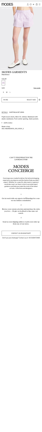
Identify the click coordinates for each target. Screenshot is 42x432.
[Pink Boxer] (3, 82)
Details (5, 112)
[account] (28, 4)
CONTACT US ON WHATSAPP (21, 233)
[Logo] (7, 4)
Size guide (37, 88)
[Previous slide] (2, 38)
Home (3, 8)
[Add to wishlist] (39, 99)
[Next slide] (40, 38)
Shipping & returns (16, 112)
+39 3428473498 (34, 238)
